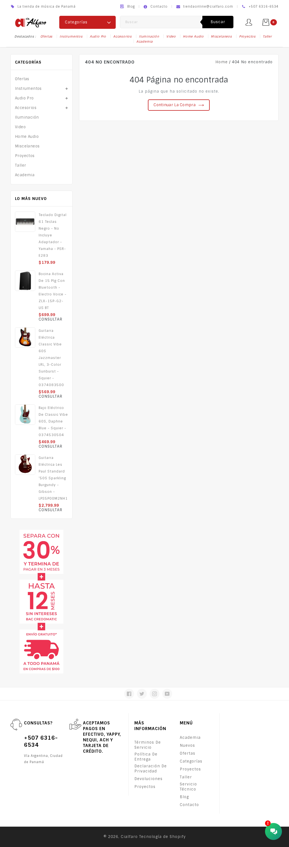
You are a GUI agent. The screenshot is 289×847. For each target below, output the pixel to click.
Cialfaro (129, 836)
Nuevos (187, 745)
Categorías (191, 761)
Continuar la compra (175, 105)
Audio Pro (98, 36)
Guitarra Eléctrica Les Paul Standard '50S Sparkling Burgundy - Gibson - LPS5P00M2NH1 (53, 478)
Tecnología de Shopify (162, 836)
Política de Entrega (145, 757)
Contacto (159, 6)
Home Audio (193, 36)
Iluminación (149, 36)
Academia (144, 41)
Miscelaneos (221, 36)
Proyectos (247, 36)
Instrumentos (71, 36)
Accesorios (122, 36)
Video (171, 36)
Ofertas (46, 36)
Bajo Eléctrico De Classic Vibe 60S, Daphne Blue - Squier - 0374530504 (53, 421)
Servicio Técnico (188, 787)
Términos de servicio (147, 745)
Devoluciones (148, 778)
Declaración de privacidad (150, 769)
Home (221, 62)
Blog (131, 6)
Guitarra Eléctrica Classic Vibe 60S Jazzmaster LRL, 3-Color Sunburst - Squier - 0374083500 (51, 357)
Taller (267, 36)
